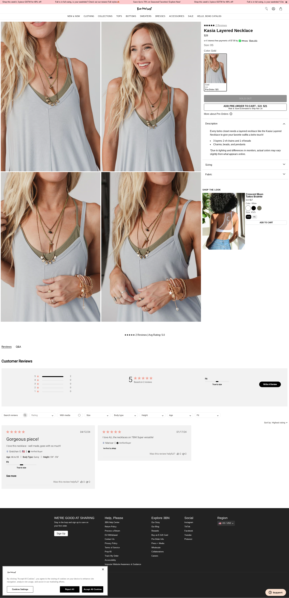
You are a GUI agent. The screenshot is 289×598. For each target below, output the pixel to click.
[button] (281, 9)
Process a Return (112, 531)
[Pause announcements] (286, 2)
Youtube (187, 535)
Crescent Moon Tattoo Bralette (254, 195)
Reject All (69, 589)
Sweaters (146, 16)
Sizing (208, 164)
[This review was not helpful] (87, 481)
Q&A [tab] (18, 346)
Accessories (176, 16)
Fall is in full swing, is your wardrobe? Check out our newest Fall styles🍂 (87, 2)
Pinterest (188, 539)
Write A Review (270, 384)
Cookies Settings (20, 589)
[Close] (103, 569)
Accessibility (110, 560)
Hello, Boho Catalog (209, 16)
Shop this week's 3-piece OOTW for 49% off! (22, 2)
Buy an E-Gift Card (159, 535)
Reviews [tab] (7, 346)
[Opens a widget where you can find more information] (275, 592)
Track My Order (111, 556)
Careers (154, 556)
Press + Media (157, 543)
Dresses (160, 16)
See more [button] (11, 475)
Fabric (208, 174)
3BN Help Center (112, 522)
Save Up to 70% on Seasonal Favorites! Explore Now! (156, 2)
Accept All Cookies (93, 589)
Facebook (188, 531)
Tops (119, 16)
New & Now (73, 16)
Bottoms (131, 16)
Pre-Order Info (157, 539)
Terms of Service (112, 548)
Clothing (89, 16)
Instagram (188, 522)
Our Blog (155, 527)
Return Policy (111, 527)
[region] (55, 581)
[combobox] (42, 415)
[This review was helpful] (82, 481)
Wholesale (155, 548)
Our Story (155, 522)
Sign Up (61, 533)
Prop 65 (108, 552)
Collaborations (157, 552)
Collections (105, 16)
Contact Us (110, 539)
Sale (190, 16)
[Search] (266, 9)
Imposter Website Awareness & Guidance (123, 564)
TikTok (187, 527)
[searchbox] (12, 415)
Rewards (155, 531)
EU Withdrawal (111, 535)
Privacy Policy (111, 543)
